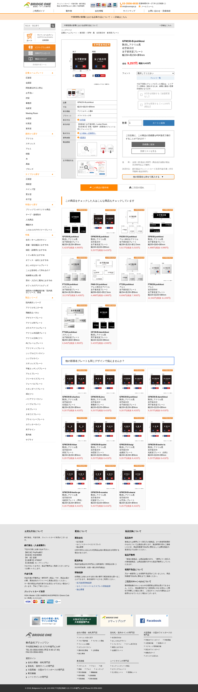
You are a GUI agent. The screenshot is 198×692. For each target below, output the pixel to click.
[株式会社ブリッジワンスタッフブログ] (116, 620)
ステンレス (30, 144)
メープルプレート (33, 404)
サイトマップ (129, 11)
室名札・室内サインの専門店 (41, 666)
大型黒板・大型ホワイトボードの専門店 (46, 669)
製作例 (69, 11)
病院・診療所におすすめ (36, 250)
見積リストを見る (148, 151)
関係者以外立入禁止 (34, 88)
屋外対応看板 (83, 650)
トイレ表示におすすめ (35, 255)
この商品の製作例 (100, 187)
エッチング (100, 669)
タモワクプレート (33, 414)
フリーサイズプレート (35, 379)
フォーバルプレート (34, 384)
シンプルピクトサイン (35, 353)
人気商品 (29, 220)
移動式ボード (150, 653)
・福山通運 (79, 589)
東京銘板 (32, 673)
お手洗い (29, 93)
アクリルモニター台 (34, 308)
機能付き (29, 225)
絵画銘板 (92, 675)
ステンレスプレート (34, 363)
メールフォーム (147, 7)
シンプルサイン (32, 358)
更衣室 (28, 128)
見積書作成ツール (40, 65)
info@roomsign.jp (129, 7)
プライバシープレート (35, 419)
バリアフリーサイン (34, 399)
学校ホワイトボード (152, 640)
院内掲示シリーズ (33, 302)
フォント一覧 (155, 78)
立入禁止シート (117, 672)
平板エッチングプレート (36, 368)
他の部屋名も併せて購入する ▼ (148, 177)
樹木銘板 (81, 675)
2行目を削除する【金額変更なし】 (157, 95)
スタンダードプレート (35, 389)
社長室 (28, 123)
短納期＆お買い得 (33, 275)
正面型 (28, 179)
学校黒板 (167, 640)
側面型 (28, 184)
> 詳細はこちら (165, 25)
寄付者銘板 (82, 672)
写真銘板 (81, 679)
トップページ (66, 30)
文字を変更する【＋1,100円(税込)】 (157, 105)
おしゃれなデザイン (119, 641)
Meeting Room (32, 113)
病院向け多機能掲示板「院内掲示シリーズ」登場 (39, 292)
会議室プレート (117, 650)
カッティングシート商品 (120, 666)
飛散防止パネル (32, 313)
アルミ (28, 149)
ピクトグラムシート (119, 669)
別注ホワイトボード (152, 649)
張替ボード (162, 643)
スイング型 (30, 189)
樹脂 (28, 154)
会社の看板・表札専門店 (39, 662)
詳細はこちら (121, 17)
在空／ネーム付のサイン (36, 240)
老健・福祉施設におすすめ (37, 245)
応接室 (28, 78)
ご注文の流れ (137, 187)
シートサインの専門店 (38, 677)
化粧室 (28, 108)
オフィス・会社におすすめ (37, 260)
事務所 (28, 103)
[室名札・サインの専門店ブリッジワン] (40, 5)
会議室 (28, 83)
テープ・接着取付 (33, 214)
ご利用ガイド (39, 11)
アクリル (29, 138)
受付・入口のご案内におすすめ (39, 280)
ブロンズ (29, 169)
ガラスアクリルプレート (36, 328)
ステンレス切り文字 (85, 637)
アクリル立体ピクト (34, 338)
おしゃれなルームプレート (37, 265)
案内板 (28, 435)
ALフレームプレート (34, 343)
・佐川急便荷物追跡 (83, 583)
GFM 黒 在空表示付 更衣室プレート (103, 33)
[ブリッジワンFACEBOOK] (152, 620)
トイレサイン (116, 644)
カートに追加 (159, 123)
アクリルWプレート (34, 323)
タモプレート (31, 409)
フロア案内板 (83, 641)
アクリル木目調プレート (36, 333)
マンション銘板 (84, 644)
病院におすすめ (117, 647)
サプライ (29, 440)
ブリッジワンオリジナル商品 (38, 209)
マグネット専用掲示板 (153, 646)
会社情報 (99, 11)
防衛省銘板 (93, 679)
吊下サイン (30, 429)
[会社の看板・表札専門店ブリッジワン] (46, 620)
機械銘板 (94, 672)
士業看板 (96, 650)
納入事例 (81, 653)
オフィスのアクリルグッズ (37, 285)
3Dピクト (30, 394)
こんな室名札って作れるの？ (38, 270)
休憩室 (28, 118)
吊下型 (28, 199)
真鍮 (28, 164)
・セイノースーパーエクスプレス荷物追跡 (92, 586)
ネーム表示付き (131, 644)
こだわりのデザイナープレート (39, 230)
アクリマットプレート (35, 348)
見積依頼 (159, 11)
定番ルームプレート (69, 33)
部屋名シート (132, 672)
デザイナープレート (34, 318)
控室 (28, 98)
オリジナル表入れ (151, 656)
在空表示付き (116, 637)
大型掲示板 (149, 643)
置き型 (28, 194)
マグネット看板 (98, 641)
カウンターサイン (33, 424)
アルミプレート (32, 374)
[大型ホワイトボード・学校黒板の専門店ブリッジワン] (81, 620)
